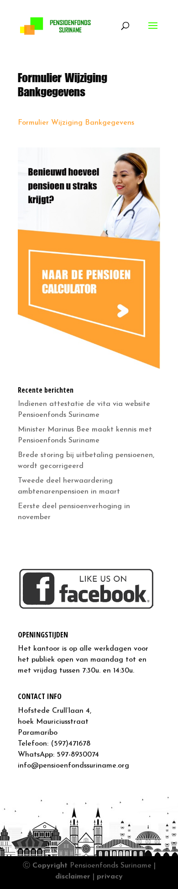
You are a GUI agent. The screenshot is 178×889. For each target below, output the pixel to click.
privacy (110, 876)
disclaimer (72, 876)
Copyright (50, 865)
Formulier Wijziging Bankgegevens (76, 122)
